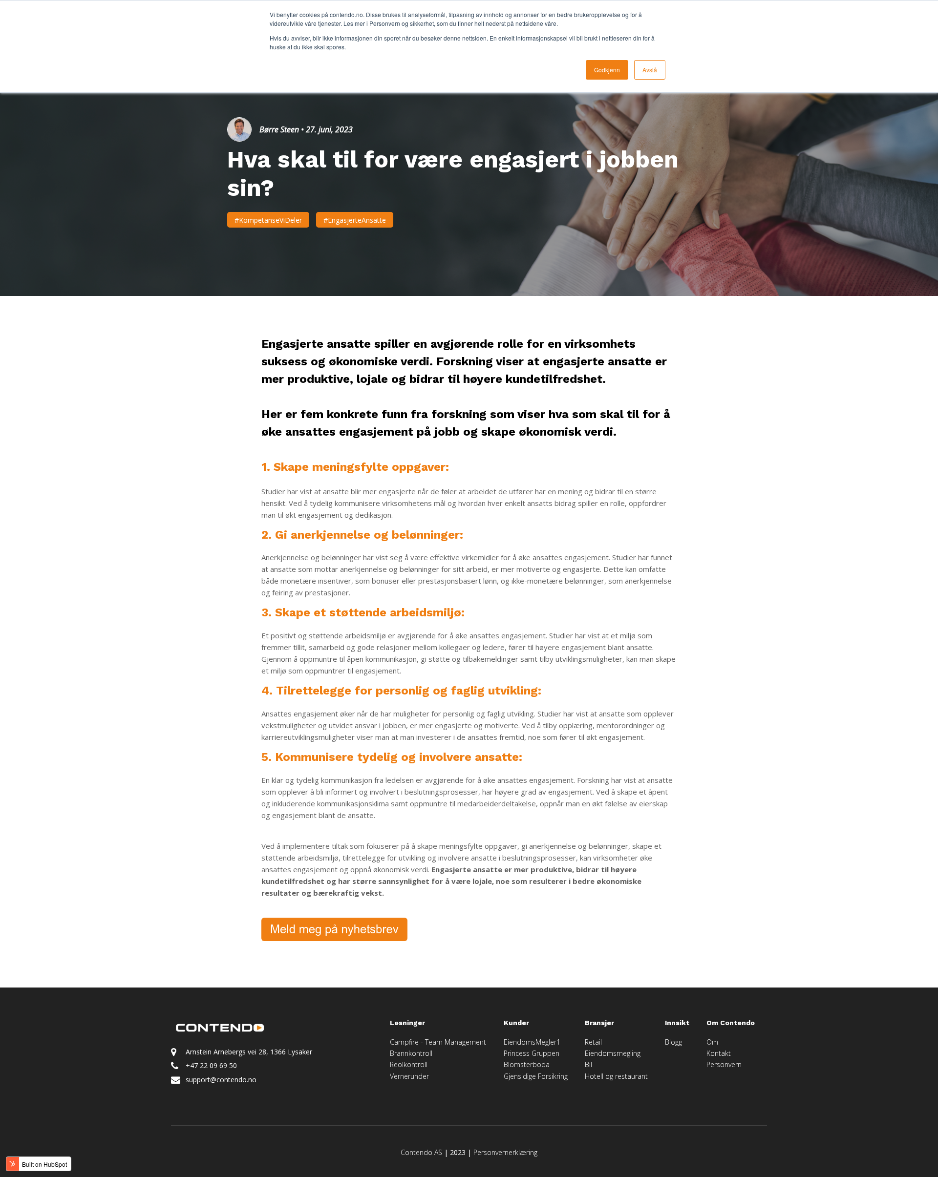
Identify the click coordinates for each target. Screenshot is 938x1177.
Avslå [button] (649, 69)
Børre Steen (279, 129)
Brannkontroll (411, 1053)
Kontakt (718, 1053)
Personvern (724, 1064)
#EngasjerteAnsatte (354, 220)
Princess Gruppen (531, 1053)
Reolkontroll (408, 1064)
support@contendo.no (221, 1079)
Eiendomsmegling (612, 1053)
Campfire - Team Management (438, 1042)
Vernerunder (409, 1076)
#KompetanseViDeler (268, 220)
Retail (593, 1042)
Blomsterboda (527, 1064)
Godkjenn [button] (607, 69)
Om (713, 1042)
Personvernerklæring (505, 1152)
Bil (588, 1064)
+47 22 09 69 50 (211, 1065)
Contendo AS (421, 1152)
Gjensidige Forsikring (536, 1076)
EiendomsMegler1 (532, 1042)
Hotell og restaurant (616, 1076)
